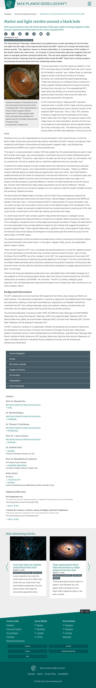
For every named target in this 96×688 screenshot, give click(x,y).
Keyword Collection (68, 651)
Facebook (69, 625)
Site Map (31, 674)
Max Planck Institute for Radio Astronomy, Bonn (23, 405)
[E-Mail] (41, 34)
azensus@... (12, 442)
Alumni (68, 646)
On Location (14, 375)
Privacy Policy (50, 674)
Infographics (14, 381)
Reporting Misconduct (15, 641)
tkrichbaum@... (13, 431)
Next (89, 567)
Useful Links (12, 621)
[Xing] (34, 34)
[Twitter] (27, 34)
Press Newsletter (16, 386)
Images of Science (17, 370)
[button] (37, 97)
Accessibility (63, 674)
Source (10, 506)
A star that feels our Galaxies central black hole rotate (27, 566)
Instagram (69, 629)
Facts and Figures (13, 629)
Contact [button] (9, 396)
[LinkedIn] (13, 34)
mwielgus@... (13, 419)
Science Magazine (17, 353)
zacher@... (12, 482)
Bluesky (40, 625)
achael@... (12, 451)
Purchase (10, 637)
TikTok (39, 637)
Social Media (41, 621)
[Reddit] (20, 34)
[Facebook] (6, 34)
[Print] (48, 34)
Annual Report (12, 633)
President (10, 625)
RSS (27, 656)
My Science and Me (17, 364)
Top (87, 611)
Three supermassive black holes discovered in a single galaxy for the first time (66, 567)
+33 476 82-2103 (14, 480)
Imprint (40, 674)
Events (12, 359)
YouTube (68, 633)
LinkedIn (40, 633)
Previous (7, 567)
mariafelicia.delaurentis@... (18, 465)
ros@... (10, 407)
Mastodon (41, 629)
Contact (27, 646)
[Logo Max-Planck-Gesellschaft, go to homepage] (42, 4)
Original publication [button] (16, 492)
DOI (17, 506)
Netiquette (67, 637)
